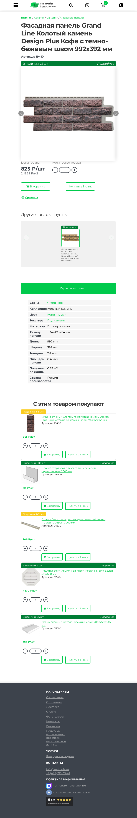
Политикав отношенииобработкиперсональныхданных (56, 737)
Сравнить (31, 197)
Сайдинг (52, 17)
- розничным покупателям (71, 792)
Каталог (39, 17)
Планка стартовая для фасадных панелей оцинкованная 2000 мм (69, 469)
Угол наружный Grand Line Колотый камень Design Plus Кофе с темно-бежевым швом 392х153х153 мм (75, 418)
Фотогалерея (55, 716)
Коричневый (57, 314)
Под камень (56, 320)
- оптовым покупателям (69, 785)
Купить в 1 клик (80, 186)
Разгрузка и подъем (60, 756)
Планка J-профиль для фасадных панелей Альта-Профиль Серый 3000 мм (73, 521)
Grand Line (55, 303)
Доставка (52, 707)
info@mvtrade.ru (57, 769)
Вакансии (53, 726)
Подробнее (105, 63)
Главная (26, 17)
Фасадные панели (72, 17)
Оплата (51, 711)
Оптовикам (54, 702)
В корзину (37, 186)
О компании (55, 697)
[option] (68, 115)
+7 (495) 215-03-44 (58, 773)
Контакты (53, 721)
